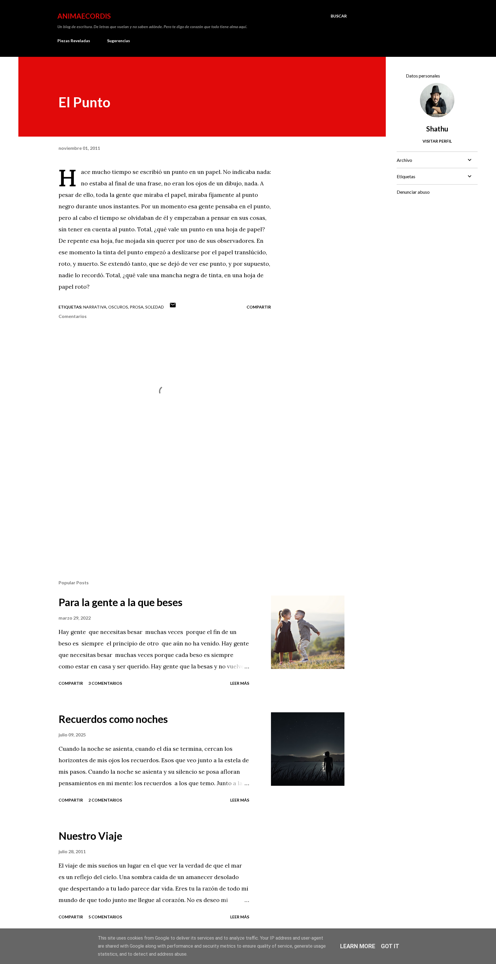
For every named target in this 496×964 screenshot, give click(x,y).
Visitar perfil (437, 141)
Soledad (154, 306)
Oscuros (118, 306)
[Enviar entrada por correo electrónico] (172, 306)
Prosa (137, 306)
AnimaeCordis (84, 16)
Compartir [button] (259, 306)
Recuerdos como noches (113, 719)
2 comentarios (105, 800)
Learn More (357, 946)
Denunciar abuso (413, 192)
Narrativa (94, 306)
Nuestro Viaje (90, 835)
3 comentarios (105, 683)
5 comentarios (105, 916)
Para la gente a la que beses (121, 602)
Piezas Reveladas (73, 40)
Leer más (239, 683)
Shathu (437, 129)
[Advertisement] (156, 508)
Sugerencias (118, 40)
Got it (390, 946)
